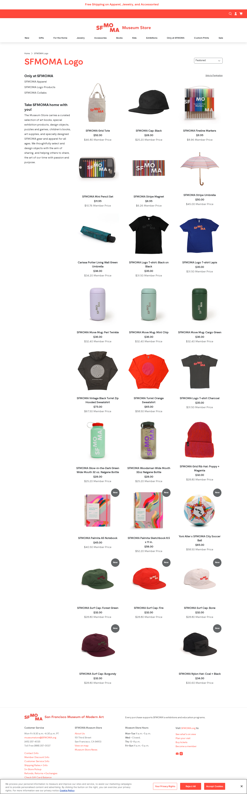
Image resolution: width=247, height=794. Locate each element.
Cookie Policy (67, 790)
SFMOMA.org (188, 728)
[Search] (230, 13)
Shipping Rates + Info (36, 765)
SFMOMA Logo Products (39, 87)
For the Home (60, 38)
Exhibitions (151, 38)
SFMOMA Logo (41, 53)
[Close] (241, 786)
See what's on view (186, 734)
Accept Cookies (214, 786)
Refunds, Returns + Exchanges (40, 773)
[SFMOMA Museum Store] (123, 28)
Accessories (100, 38)
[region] (123, 786)
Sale (221, 38)
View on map (82, 746)
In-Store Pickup (33, 769)
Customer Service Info (36, 761)
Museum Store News (86, 750)
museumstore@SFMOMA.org (40, 738)
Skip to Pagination (214, 75)
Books (119, 38)
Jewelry (81, 38)
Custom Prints (201, 38)
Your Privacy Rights (165, 786)
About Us (80, 734)
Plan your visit (183, 738)
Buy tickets (181, 742)
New (27, 38)
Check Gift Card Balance (38, 778)
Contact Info (31, 753)
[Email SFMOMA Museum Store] (177, 754)
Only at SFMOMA (175, 38)
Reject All (191, 786)
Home (27, 53)
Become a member (186, 746)
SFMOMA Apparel (35, 81)
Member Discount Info (36, 757)
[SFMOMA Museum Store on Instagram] (181, 754)
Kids (134, 38)
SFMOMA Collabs (35, 93)
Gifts (41, 38)
